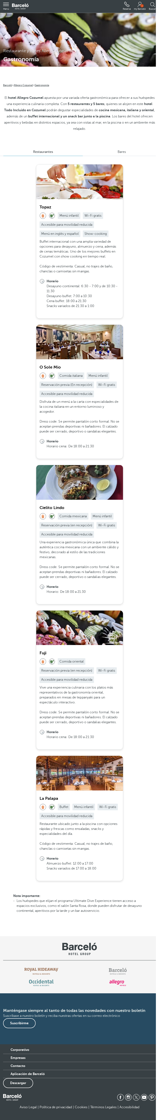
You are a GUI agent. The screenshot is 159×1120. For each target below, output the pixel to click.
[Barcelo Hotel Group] (12, 1097)
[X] (136, 1097)
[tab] (43, 152)
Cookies (81, 1107)
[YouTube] (144, 1097)
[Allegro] (117, 983)
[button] (6, 6)
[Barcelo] (118, 971)
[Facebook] (120, 1097)
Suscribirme (19, 1023)
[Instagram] (128, 1097)
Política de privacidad (56, 1107)
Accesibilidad (129, 1107)
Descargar (18, 1083)
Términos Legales (103, 1107)
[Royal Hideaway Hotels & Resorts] (41, 971)
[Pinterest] (152, 1097)
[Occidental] (41, 983)
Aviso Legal (28, 1107)
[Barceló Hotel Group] (20, 6)
